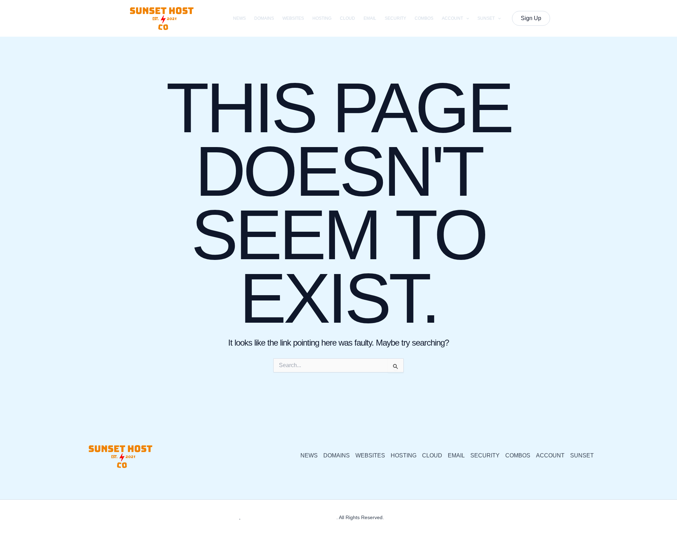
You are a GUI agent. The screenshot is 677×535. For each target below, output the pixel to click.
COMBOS (424, 18)
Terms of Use (420, 517)
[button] (466, 18)
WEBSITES (293, 18)
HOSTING (321, 18)
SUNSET (486, 18)
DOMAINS (264, 18)
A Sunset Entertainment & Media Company (289, 517)
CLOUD (347, 18)
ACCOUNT (452, 18)
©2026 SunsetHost (218, 517)
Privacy (393, 517)
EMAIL (370, 18)
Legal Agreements (460, 517)
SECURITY (395, 18)
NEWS (239, 18)
